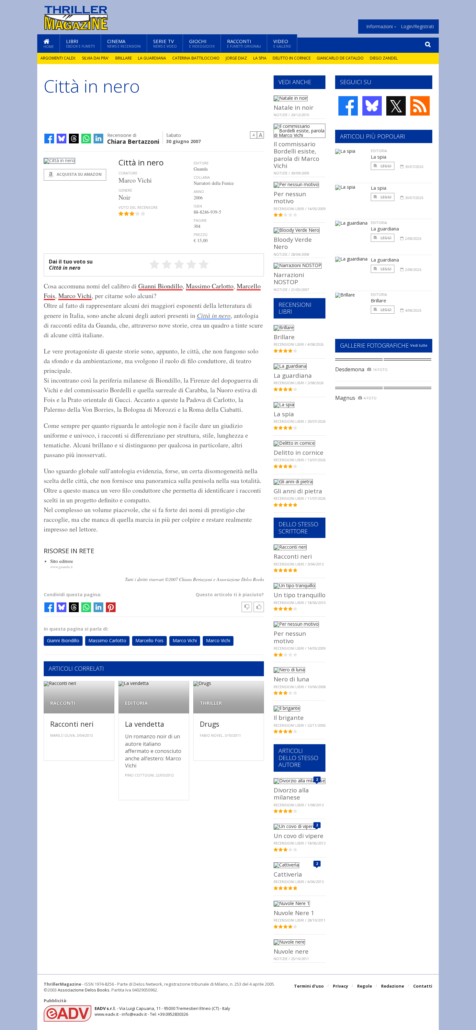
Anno (199, 191)
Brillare (123, 58)
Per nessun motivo (290, 197)
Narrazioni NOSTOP (289, 278)
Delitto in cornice (292, 58)
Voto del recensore (138, 207)
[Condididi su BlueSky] (61, 138)
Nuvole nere (291, 951)
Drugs (209, 724)
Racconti (244, 43)
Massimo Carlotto (209, 286)
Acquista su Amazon (79, 174)
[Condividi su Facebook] (49, 138)
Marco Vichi (75, 295)
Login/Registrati (417, 26)
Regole (364, 986)
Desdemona (349, 369)
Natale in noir (293, 107)
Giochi (202, 43)
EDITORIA (136, 702)
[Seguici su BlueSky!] (372, 106)
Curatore (128, 173)
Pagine (200, 220)
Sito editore (61, 561)
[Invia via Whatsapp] (86, 138)
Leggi (385, 165)
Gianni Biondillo (160, 286)
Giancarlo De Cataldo (340, 58)
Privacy (340, 986)
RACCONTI (62, 702)
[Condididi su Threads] (73, 138)
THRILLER (211, 702)
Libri (80, 43)
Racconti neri (72, 724)
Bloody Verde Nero (293, 243)
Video (282, 43)
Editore (201, 163)
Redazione (392, 986)
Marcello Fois (149, 640)
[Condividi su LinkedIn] (98, 138)
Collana (202, 177)
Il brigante (289, 717)
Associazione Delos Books (83, 990)
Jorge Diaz (236, 58)
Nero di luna (291, 679)
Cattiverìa (288, 874)
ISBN (198, 206)
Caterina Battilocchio (196, 58)
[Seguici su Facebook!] (348, 106)
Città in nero (214, 315)
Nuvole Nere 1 (294, 913)
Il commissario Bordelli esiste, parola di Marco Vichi (296, 155)
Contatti (422, 986)
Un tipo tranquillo (299, 595)
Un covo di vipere (298, 836)
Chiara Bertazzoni (133, 141)
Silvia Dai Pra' (95, 58)
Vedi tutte (418, 345)
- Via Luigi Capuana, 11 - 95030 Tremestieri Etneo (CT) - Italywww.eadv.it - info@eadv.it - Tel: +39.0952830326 (162, 1011)
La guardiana (152, 58)
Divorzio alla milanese (291, 793)
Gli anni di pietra (298, 491)
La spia (259, 58)
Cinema (124, 43)
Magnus (345, 397)
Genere (125, 190)
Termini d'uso (309, 986)
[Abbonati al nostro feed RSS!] (420, 106)
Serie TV (165, 43)
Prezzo (201, 234)
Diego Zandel (384, 58)
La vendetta (144, 724)
